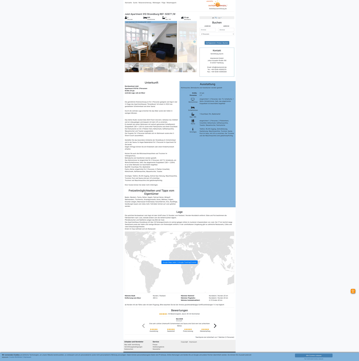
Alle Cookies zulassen (314, 355)
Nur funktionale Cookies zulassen (313, 359)
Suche (135, 3)
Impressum (193, 342)
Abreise (226, 26)
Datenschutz (128, 349)
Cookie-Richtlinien (15, 357)
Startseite (128, 3)
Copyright (184, 342)
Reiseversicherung (145, 3)
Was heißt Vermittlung (132, 344)
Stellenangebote (158, 347)
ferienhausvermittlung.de (218, 9)
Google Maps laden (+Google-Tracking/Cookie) (179, 262)
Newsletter (156, 349)
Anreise (207, 26)
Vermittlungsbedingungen (133, 347)
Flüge (163, 3)
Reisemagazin (171, 3)
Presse (155, 344)
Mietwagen (156, 3)
